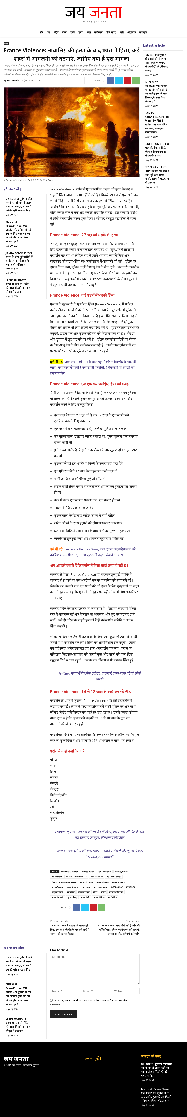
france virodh (96, 876)
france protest (121, 871)
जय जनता (70, 892)
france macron (104, 871)
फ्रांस (103, 892)
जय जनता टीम (13, 80)
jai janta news (86, 881)
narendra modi (100, 887)
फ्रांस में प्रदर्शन (58, 897)
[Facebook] (110, 80)
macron (86, 887)
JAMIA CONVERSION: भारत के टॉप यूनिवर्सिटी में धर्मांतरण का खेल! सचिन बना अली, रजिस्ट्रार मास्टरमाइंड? (19, 260)
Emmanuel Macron (69, 871)
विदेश (6, 44)
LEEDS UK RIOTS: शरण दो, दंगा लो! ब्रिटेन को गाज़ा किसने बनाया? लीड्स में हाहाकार (18, 285)
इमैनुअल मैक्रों (57, 892)
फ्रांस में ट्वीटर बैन (116, 892)
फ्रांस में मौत (85, 897)
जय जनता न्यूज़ (83, 892)
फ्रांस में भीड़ (72, 897)
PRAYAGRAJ (116, 887)
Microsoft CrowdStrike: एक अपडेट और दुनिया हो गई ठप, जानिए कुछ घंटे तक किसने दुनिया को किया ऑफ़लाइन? (18, 231)
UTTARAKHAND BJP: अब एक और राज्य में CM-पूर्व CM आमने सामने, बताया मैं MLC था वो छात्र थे (157, 175)
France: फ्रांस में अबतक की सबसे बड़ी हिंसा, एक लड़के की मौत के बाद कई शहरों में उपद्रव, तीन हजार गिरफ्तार (69, 930)
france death (88, 871)
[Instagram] (90, 1067)
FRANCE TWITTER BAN (76, 876)
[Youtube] (105, 1067)
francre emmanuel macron (64, 881)
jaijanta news (118, 881)
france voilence (114, 876)
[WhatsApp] (136, 80)
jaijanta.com (57, 887)
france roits (57, 876)
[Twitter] (119, 80)
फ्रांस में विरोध (99, 897)
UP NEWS (130, 887)
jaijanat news (102, 881)
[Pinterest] (127, 80)
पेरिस (95, 892)
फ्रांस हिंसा (112, 897)
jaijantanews (73, 887)
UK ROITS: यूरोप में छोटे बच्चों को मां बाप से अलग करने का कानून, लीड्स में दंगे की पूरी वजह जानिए (19, 204)
